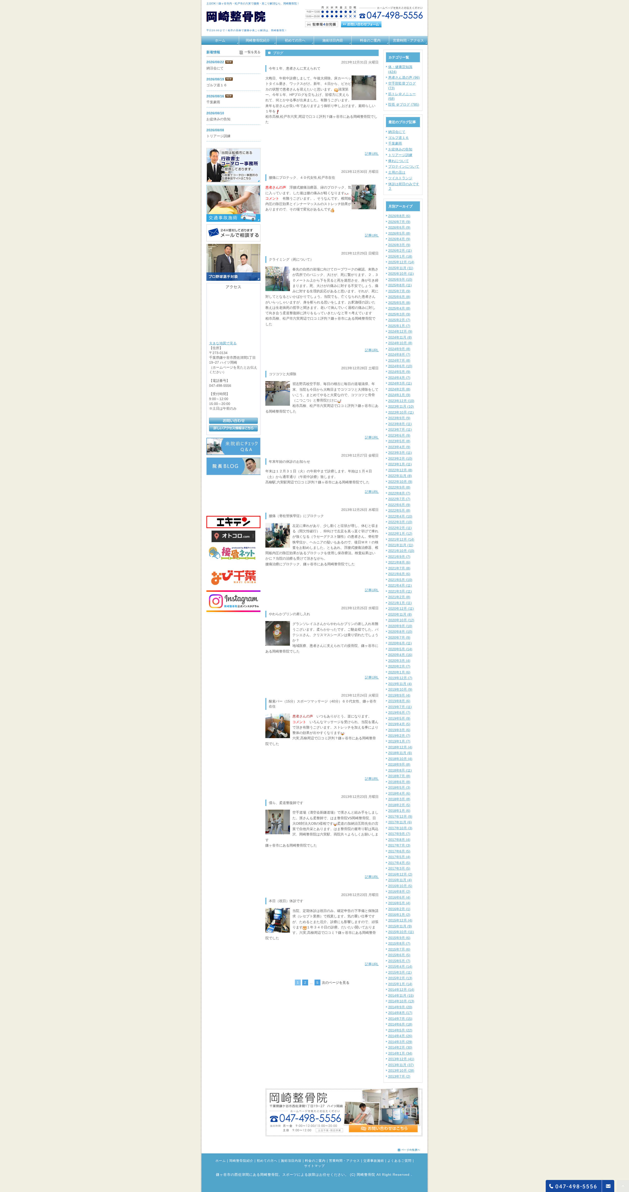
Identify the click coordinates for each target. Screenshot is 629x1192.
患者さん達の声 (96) (404, 77)
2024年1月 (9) (399, 395)
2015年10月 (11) (401, 932)
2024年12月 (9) (400, 331)
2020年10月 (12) (401, 620)
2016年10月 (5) (400, 886)
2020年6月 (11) (400, 643)
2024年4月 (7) (399, 378)
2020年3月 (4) (399, 661)
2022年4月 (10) (400, 516)
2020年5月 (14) (400, 649)
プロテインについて (403, 166)
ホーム (220, 40)
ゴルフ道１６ (398, 138)
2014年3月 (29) (400, 1042)
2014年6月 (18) (400, 1024)
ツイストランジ (400, 178)
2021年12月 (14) (401, 539)
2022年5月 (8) (399, 510)
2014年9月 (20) (400, 1007)
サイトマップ (314, 1166)
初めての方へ (295, 40)
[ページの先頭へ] (409, 1148)
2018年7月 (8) (399, 776)
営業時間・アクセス (408, 40)
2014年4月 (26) (400, 1036)
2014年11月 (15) (401, 996)
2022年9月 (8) (399, 487)
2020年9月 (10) (400, 626)
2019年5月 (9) (399, 718)
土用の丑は (396, 172)
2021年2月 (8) (399, 597)
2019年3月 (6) (399, 730)
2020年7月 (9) (399, 638)
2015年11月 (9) (400, 926)
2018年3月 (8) (399, 799)
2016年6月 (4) (399, 897)
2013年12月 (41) (401, 1059)
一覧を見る (252, 52)
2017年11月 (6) (400, 822)
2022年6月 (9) (399, 505)
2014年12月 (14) (401, 990)
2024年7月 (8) (399, 360)
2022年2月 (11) (400, 528)
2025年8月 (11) (400, 285)
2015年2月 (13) (400, 978)
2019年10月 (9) (400, 689)
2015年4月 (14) (400, 966)
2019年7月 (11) (400, 707)
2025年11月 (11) (400, 268)
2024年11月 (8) (400, 337)
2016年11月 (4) (400, 880)
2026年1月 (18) (400, 256)
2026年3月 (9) (399, 245)
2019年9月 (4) (399, 695)
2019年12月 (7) (400, 678)
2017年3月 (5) (399, 868)
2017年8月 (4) (399, 840)
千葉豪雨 (395, 143)
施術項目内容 (332, 40)
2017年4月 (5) (399, 863)
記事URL (372, 154)
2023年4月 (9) (399, 447)
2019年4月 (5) (399, 724)
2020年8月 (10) (400, 632)
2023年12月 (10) (401, 401)
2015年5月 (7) (399, 961)
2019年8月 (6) (399, 701)
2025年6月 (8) (399, 297)
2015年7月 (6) (399, 949)
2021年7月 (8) (399, 568)
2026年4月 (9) (399, 239)
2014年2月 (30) (400, 1047)
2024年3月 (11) (400, 383)
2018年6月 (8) (399, 782)
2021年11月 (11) (400, 545)
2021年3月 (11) (400, 591)
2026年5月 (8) (399, 233)
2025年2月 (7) (399, 320)
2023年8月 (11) (400, 424)
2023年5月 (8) (399, 441)
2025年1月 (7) (399, 326)
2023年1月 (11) (400, 464)
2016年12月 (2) (400, 874)
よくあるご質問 (399, 1160)
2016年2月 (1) (399, 909)
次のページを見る (335, 982)
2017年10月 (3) (400, 828)
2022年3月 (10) (400, 522)
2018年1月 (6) (399, 811)
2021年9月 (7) (399, 557)
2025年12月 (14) (401, 262)
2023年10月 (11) (401, 412)
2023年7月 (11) (400, 430)
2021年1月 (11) (400, 603)
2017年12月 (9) (400, 817)
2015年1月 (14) (400, 984)
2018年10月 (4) (400, 759)
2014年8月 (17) (400, 1013)
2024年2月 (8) (399, 389)
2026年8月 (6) (399, 216)
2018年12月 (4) (400, 747)
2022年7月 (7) (399, 499)
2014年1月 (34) (400, 1053)
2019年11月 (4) (400, 684)
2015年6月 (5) (399, 955)
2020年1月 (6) (399, 672)
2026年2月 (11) (400, 251)
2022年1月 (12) (400, 534)
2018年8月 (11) (400, 770)
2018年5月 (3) (399, 788)
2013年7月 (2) (399, 1076)
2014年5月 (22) (400, 1030)
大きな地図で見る (223, 343)
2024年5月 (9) (399, 372)
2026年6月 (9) (399, 227)
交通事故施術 (373, 1160)
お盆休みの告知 (400, 149)
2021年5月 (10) (400, 580)
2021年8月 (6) (399, 562)
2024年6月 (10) (400, 366)
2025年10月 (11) (401, 274)
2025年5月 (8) (399, 303)
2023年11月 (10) (401, 406)
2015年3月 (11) (400, 972)
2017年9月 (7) (399, 834)
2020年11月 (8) (400, 614)
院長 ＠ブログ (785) (403, 104)
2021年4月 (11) (400, 585)
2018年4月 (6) (399, 793)
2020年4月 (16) (400, 655)
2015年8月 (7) (399, 943)
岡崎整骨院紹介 (258, 40)
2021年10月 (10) (401, 551)
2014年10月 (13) (401, 1001)
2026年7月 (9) (399, 222)
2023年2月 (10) (400, 459)
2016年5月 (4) (399, 903)
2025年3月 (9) (399, 314)
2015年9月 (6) (399, 938)
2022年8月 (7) (399, 493)
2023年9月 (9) (399, 418)
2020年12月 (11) (401, 609)
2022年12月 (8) (400, 470)
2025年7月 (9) (399, 291)
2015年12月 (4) (400, 920)
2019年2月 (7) (399, 736)
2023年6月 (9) (399, 435)
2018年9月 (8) (399, 764)
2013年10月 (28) (401, 1071)
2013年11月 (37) (401, 1065)
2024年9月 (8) (399, 349)
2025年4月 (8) (399, 308)
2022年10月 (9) (400, 482)
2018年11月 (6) (400, 753)
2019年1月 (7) (399, 741)
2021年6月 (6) (399, 574)
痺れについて (398, 161)
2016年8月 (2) (399, 892)
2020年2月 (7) (399, 666)
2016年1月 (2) (399, 915)
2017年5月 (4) (399, 857)
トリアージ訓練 (400, 155)
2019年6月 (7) (399, 713)
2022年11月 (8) (400, 476)
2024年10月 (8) (400, 343)
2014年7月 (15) (400, 1019)
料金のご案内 (370, 40)
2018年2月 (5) (399, 805)
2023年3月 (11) (400, 453)
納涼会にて (396, 132)
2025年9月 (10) (400, 280)
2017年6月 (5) (399, 851)
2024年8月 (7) (399, 355)
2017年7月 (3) (399, 845)
